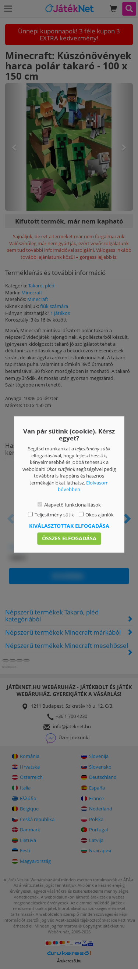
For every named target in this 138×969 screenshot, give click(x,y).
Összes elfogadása (69, 538)
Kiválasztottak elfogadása (69, 526)
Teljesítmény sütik (54, 514)
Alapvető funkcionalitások (72, 504)
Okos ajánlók (99, 514)
